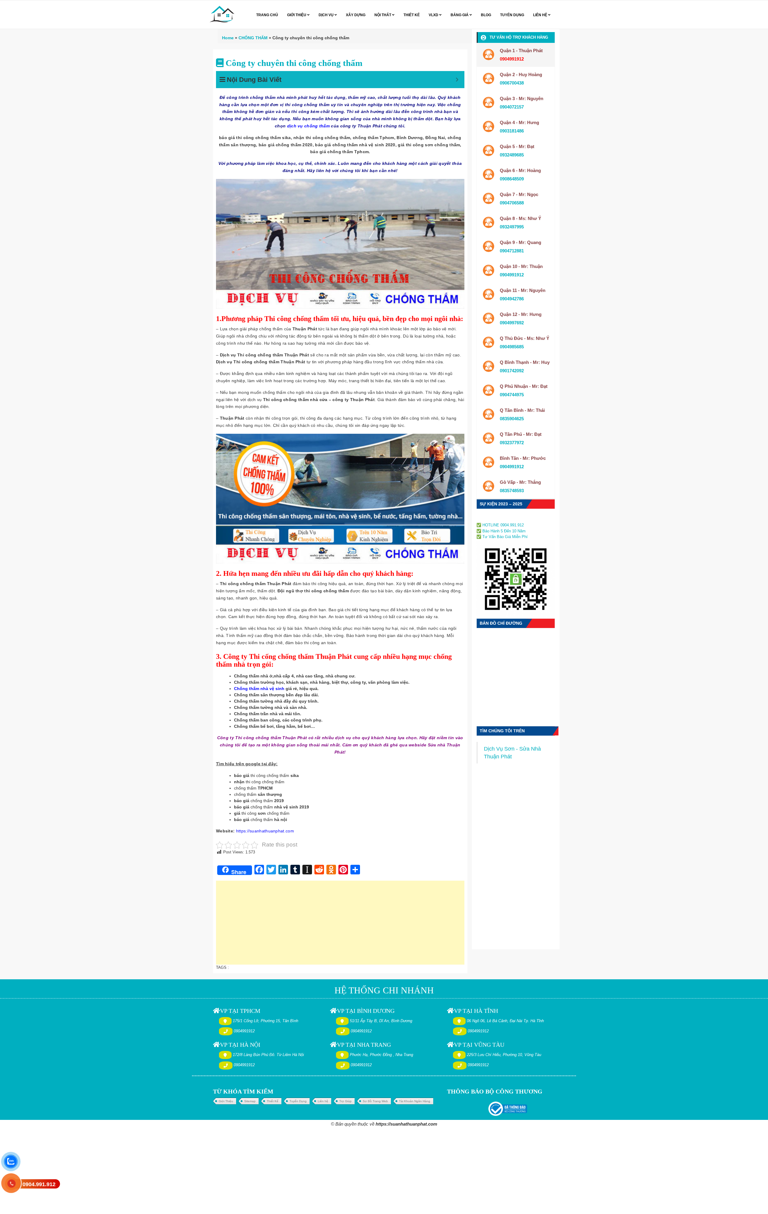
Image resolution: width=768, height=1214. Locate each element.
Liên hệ (323, 1101)
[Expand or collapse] (457, 80)
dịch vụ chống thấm (308, 125)
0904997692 (512, 322)
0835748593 (512, 490)
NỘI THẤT (383, 15)
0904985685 (512, 346)
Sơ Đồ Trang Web (375, 1101)
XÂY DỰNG (355, 15)
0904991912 (512, 274)
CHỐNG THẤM (253, 37)
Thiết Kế (272, 1101)
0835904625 (512, 418)
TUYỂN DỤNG (512, 15)
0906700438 (512, 82)
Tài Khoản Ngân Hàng (414, 1101)
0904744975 (512, 394)
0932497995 (512, 226)
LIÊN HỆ (540, 15)
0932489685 (512, 154)
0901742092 (512, 370)
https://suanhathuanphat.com (265, 831)
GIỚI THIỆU (297, 15)
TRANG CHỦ (267, 15)
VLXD (434, 15)
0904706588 (512, 202)
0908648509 (512, 178)
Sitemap (250, 1101)
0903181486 (512, 130)
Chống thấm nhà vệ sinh (259, 688)
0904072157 (512, 106)
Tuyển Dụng (298, 1101)
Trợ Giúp (345, 1101)
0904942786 (512, 298)
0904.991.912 (39, 1184)
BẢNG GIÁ (460, 15)
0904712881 (512, 250)
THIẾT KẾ (412, 15)
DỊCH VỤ (326, 15)
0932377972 (512, 442)
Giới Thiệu (226, 1101)
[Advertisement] (340, 926)
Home (228, 37)
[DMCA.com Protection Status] (494, 518)
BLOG (486, 15)
